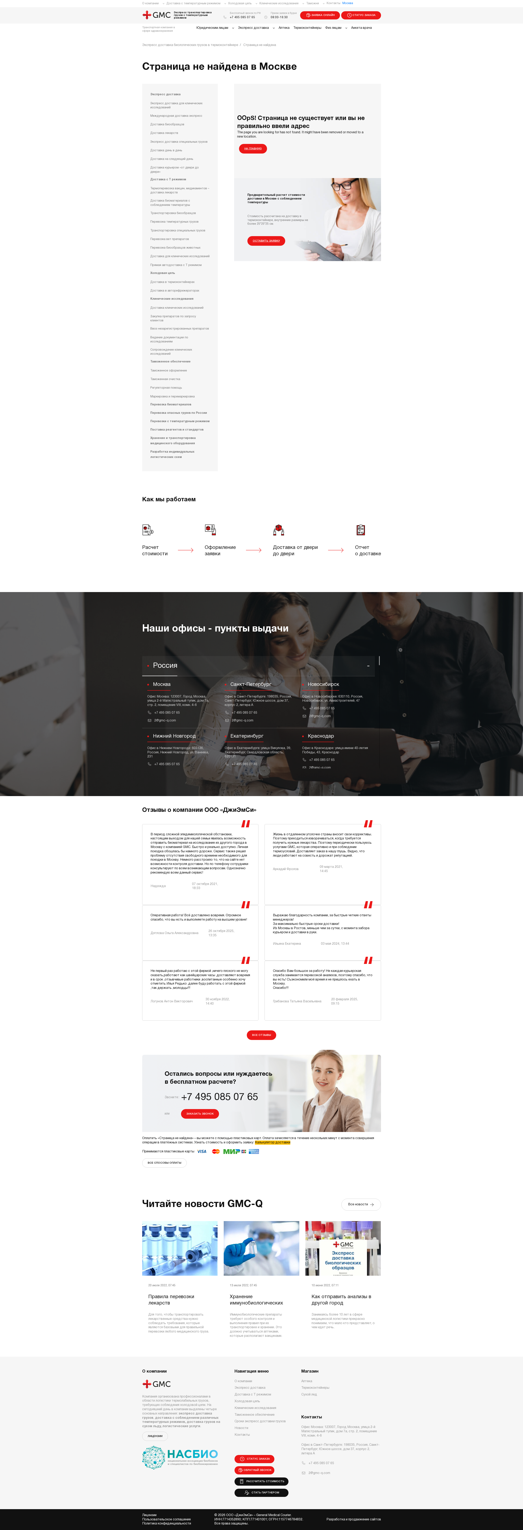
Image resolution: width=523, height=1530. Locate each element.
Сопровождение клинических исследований (171, 352)
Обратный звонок (258, 1470)
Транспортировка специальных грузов (177, 230)
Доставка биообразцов (167, 124)
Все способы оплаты (164, 1163)
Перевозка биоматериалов (170, 404)
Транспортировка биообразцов (173, 213)
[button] (258, 666)
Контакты (333, 3)
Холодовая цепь (240, 3)
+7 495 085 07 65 (242, 17)
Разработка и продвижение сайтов (353, 1519)
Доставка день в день (166, 150)
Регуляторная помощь (166, 388)
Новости (241, 1428)
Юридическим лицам (212, 28)
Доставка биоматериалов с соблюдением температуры (170, 203)
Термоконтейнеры (307, 28)
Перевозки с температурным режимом (180, 421)
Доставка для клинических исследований (180, 256)
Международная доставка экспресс (176, 116)
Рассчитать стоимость (264, 1481)
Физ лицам (333, 28)
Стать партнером (264, 1493)
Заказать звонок (200, 1114)
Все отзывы (261, 1035)
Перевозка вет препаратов (169, 239)
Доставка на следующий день (171, 159)
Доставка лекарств (164, 133)
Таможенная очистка (165, 379)
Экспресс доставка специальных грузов (179, 142)
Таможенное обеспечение (170, 361)
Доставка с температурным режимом (193, 3)
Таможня (312, 3)
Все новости (359, 1204)
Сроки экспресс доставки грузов (260, 1421)
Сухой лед (309, 1394)
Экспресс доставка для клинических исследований (176, 105)
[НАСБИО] (180, 1455)
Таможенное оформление (168, 370)
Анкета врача (361, 28)
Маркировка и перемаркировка (172, 396)
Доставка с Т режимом (168, 179)
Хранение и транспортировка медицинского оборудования (173, 441)
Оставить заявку (266, 241)
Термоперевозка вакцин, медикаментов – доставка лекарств (179, 190)
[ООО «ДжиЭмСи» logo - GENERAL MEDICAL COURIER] (156, 15)
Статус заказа (363, 15)
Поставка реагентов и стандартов (176, 429)
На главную (253, 149)
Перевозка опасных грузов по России (178, 413)
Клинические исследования (278, 3)
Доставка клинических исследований (176, 308)
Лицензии (155, 1436)
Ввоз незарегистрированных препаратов (179, 329)
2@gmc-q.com (165, 720)
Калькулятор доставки (272, 1142)
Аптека (284, 28)
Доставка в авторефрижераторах (174, 290)
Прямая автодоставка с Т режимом (176, 265)
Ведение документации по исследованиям (169, 339)
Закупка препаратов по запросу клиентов (173, 318)
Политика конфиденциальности (166, 1523)
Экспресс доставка (253, 28)
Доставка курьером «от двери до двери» (174, 169)
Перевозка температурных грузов (174, 222)
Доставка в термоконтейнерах (172, 282)
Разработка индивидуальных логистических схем (172, 455)
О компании (150, 3)
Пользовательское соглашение (166, 1519)
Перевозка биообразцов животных (175, 248)
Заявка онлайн (323, 15)
